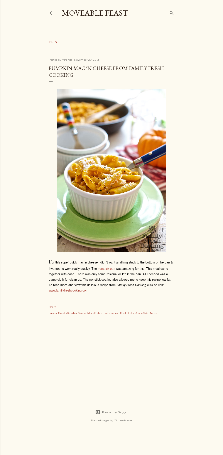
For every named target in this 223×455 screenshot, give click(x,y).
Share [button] (52, 306)
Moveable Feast (95, 13)
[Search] (171, 12)
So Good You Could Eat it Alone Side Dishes (130, 313)
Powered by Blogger (115, 412)
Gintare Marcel (123, 420)
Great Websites (67, 313)
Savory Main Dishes (90, 313)
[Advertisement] (111, 357)
